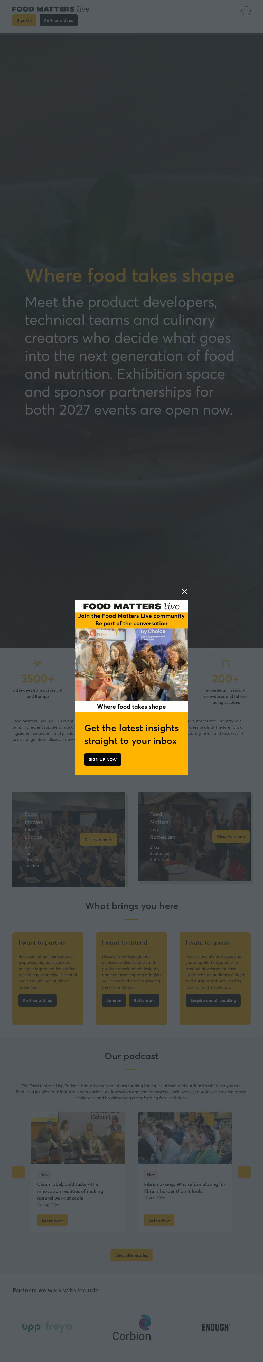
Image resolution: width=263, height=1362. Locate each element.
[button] (184, 591)
